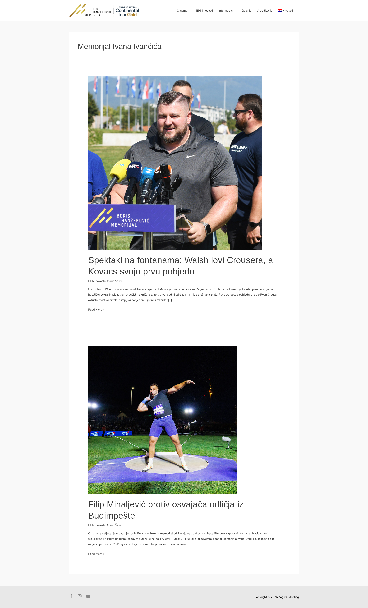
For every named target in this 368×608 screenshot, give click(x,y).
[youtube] (89, 596)
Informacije (226, 10)
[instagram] (81, 596)
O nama (182, 10)
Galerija (246, 10)
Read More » (96, 309)
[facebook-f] (73, 596)
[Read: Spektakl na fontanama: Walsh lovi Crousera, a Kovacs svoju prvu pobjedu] (175, 163)
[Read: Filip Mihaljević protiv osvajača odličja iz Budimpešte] (162, 420)
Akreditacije (264, 10)
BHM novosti (204, 10)
